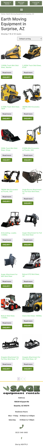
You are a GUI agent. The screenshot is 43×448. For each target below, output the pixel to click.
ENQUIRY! (6, 77)
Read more (7, 73)
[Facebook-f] (21, 438)
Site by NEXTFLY (21, 444)
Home (3, 14)
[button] (21, 9)
